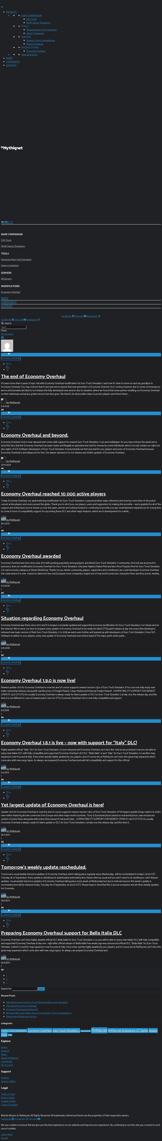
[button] (4, 298)
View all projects (29, 55)
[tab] (81, 224)
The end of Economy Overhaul (33, 377)
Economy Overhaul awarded (31, 556)
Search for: (6, 989)
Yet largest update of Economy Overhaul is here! (52, 805)
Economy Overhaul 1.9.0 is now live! (38, 681)
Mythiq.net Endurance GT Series (128, 1030)
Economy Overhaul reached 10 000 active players (53, 494)
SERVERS (26, 37)
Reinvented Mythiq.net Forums (21, 1017)
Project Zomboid (34, 44)
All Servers (6, 279)
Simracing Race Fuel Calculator (41, 30)
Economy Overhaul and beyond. (34, 435)
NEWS (9, 58)
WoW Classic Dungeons (38, 23)
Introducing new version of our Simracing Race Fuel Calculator (37, 1002)
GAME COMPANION (31, 16)
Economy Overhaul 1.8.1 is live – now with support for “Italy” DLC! (69, 743)
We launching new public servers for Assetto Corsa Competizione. (39, 1013)
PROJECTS (11, 12)
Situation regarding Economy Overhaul (42, 618)
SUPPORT (11, 65)
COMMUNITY (13, 62)
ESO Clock (31, 19)
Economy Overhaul (35, 51)
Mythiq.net (99, 1030)
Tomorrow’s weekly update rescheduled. (43, 867)
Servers (10, 1035)
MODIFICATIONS (30, 48)
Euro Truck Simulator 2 (66, 1030)
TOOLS (25, 26)
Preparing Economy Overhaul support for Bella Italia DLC (61, 933)
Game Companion (35, 33)
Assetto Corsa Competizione (40, 41)
